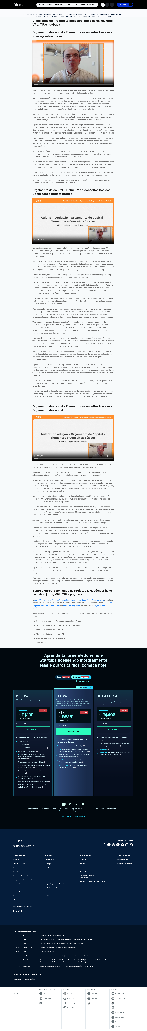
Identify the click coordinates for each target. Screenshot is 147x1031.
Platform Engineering (47, 947)
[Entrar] (112, 5)
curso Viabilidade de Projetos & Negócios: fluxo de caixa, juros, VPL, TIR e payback (69, 600)
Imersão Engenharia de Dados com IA (92, 882)
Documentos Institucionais (22, 896)
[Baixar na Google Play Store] (122, 845)
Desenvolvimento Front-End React (76, 956)
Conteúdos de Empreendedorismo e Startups (105, 14)
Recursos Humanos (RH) (56, 966)
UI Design (43, 952)
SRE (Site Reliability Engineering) (65, 947)
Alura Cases (84, 860)
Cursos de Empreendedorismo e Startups (70, 14)
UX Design (50, 952)
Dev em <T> (49, 880)
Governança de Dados (72, 939)
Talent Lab (70, 4)
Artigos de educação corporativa (87, 877)
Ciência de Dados (46, 939)
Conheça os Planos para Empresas (73, 817)
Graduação (17, 979)
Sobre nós (17, 860)
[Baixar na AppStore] (127, 845)
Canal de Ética (18, 888)
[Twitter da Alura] (114, 845)
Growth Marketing (87, 966)
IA (76, 4)
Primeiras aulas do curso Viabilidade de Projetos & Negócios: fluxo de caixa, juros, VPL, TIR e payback (73, 16)
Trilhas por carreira (25, 931)
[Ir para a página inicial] (19, 4)
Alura (25, 14)
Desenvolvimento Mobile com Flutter (52, 956)
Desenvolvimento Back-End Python (96, 960)
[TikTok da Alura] (132, 845)
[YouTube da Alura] (105, 845)
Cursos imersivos (50, 892)
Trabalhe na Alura (19, 864)
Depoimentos (49, 872)
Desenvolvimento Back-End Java (51, 962)
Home (41, 4)
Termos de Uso (19, 884)
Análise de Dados (58, 939)
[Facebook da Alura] (109, 845)
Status (16, 900)
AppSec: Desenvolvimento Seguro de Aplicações (67, 943)
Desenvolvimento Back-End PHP (50, 960)
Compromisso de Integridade (23, 880)
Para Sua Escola (19, 872)
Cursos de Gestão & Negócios (41, 14)
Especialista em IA (58, 935)
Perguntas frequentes (125, 864)
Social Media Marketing (72, 966)
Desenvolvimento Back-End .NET (73, 960)
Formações (48, 864)
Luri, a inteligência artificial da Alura (56, 884)
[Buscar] (107, 5)
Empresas (91, 4)
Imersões (83, 864)
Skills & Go (59, 4)
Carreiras (49, 4)
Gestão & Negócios (71, 605)
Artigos (82, 4)
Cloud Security (45, 943)
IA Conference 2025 (51, 888)
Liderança (43, 966)
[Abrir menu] (103, 5)
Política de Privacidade (21, 876)
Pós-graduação (27, 979)
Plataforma (48, 868)
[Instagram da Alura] (118, 845)
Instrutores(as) (50, 876)
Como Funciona (50, 860)
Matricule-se (33, 730)
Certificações (49, 896)
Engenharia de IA (45, 935)
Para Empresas (18, 868)
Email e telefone (123, 860)
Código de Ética (19, 892)
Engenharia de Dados (88, 939)
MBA (34, 979)
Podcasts (83, 872)
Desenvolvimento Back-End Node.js (74, 962)
